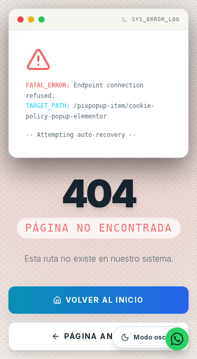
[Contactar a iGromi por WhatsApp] (177, 339)
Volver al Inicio (104, 299)
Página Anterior (105, 336)
